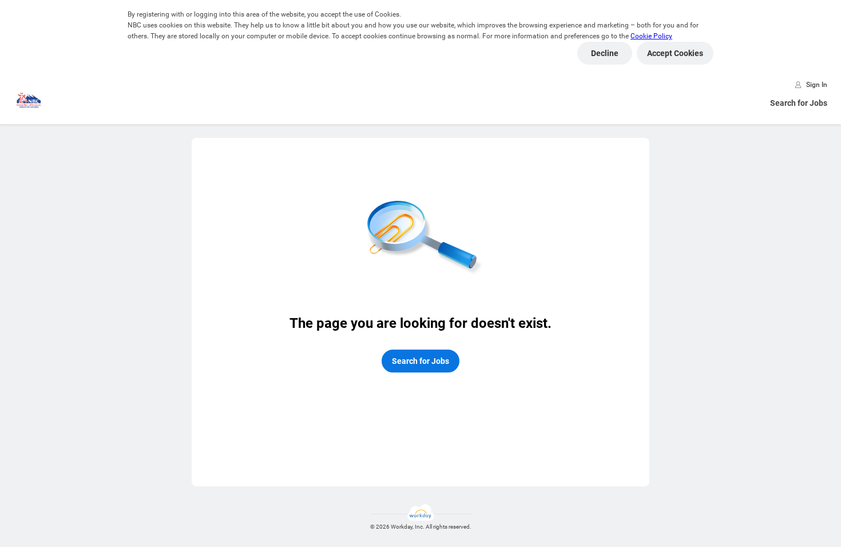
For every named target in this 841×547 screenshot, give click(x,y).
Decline (604, 53)
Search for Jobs (798, 103)
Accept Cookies (675, 53)
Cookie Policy (651, 36)
